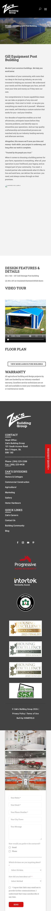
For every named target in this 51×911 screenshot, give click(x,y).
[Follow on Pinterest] (33, 542)
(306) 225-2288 (19, 461)
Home (8, 25)
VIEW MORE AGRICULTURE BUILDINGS (27, 364)
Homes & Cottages (14, 477)
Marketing (10, 492)
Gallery (8, 497)
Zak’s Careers (11, 515)
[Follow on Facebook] (18, 542)
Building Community (14, 525)
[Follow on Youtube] (28, 542)
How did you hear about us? (20, 876)
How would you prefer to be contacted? (24, 843)
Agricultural (10, 487)
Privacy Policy (18, 713)
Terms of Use (33, 713)
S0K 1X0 (9, 452)
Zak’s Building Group (15, 443)
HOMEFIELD (29, 718)
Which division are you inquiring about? (25, 862)
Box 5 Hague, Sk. (13, 449)
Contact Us (10, 520)
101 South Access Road (16, 446)
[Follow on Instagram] (23, 542)
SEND (16, 904)
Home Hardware (13, 503)
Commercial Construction (17, 482)
